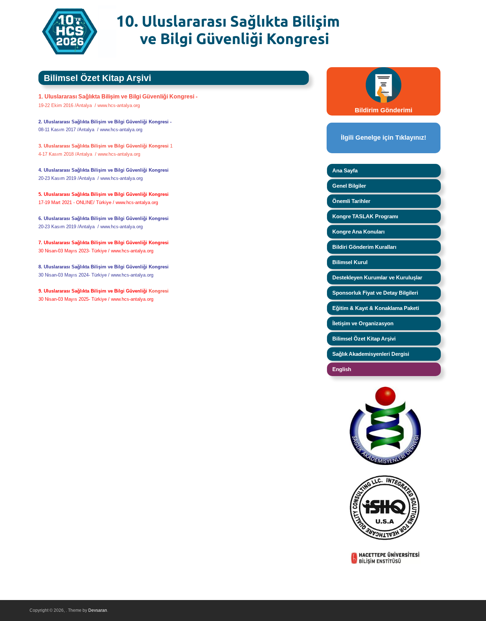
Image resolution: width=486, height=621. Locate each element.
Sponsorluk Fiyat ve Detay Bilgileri (375, 293)
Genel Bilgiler (349, 186)
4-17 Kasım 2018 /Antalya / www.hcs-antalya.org (89, 154)
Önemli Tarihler (351, 201)
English (341, 369)
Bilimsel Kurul (350, 262)
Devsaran (97, 610)
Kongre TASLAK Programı (365, 216)
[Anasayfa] (231, 56)
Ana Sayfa (345, 170)
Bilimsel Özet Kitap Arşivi (364, 339)
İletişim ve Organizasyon (362, 323)
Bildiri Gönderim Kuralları (364, 247)
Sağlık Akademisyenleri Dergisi (370, 354)
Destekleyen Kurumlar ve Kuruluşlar (377, 277)
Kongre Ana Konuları (358, 232)
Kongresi (159, 291)
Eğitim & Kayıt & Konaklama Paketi (375, 308)
